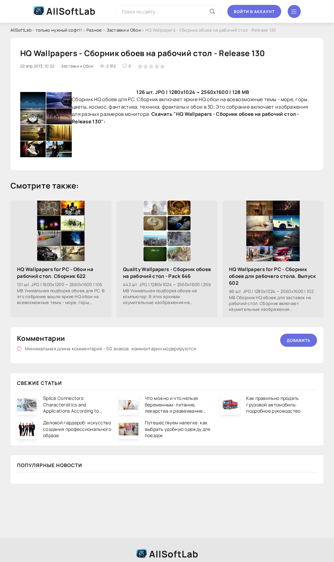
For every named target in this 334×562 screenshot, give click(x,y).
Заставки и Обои (124, 30)
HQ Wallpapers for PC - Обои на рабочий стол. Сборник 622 (55, 273)
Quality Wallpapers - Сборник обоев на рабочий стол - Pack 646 (167, 273)
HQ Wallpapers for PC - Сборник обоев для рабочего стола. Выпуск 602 (272, 276)
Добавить (299, 340)
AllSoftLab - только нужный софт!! (46, 30)
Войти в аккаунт (254, 11)
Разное (94, 30)
